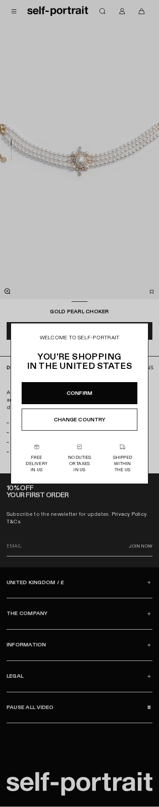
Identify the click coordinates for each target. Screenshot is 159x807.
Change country (80, 419)
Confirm (79, 393)
